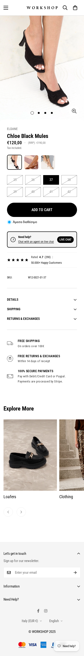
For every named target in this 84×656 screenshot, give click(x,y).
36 (33, 180)
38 (69, 180)
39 (15, 192)
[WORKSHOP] (42, 7)
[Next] (21, 512)
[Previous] (8, 512)
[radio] (14, 162)
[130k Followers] (45, 611)
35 (15, 180)
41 (51, 192)
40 (33, 192)
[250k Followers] (38, 611)
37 (51, 180)
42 (69, 192)
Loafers (10, 496)
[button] (75, 7)
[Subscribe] (75, 572)
